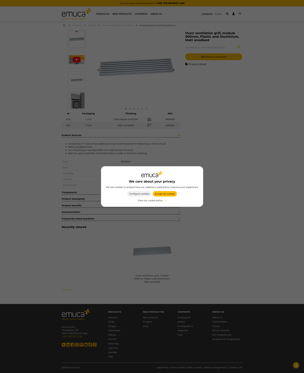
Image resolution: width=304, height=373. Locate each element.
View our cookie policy (150, 200)
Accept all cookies (165, 193)
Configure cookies (139, 193)
